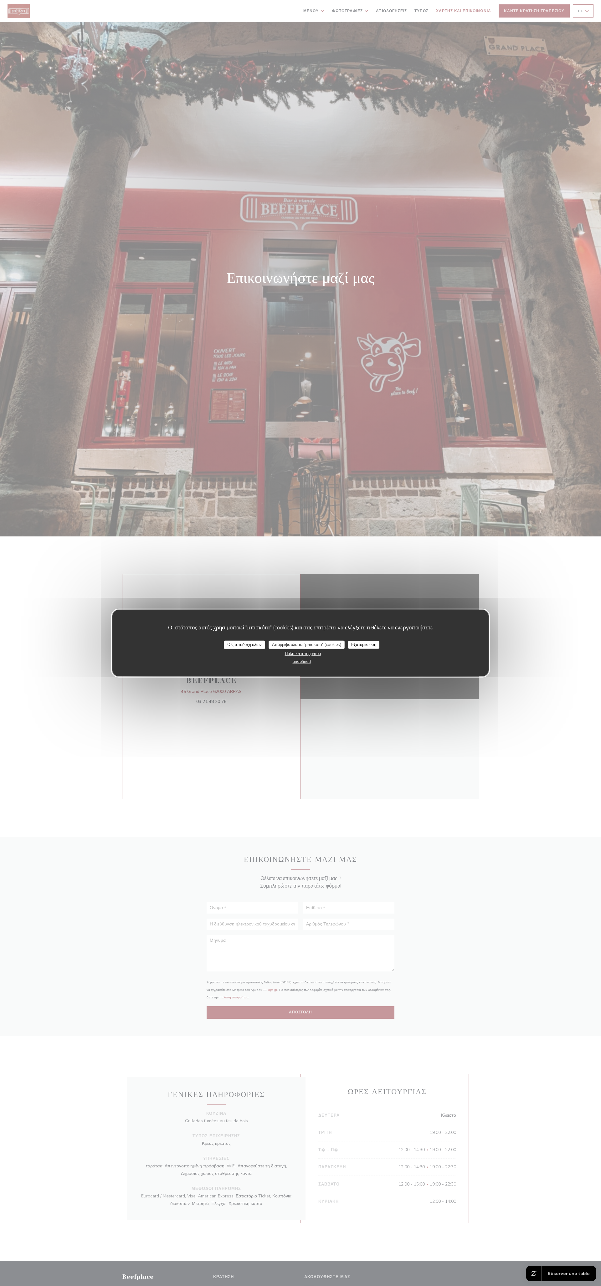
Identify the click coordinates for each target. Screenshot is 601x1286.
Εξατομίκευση (363, 644)
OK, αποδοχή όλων (244, 644)
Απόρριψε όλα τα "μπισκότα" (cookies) (306, 644)
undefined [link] (302, 661)
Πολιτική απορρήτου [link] (303, 654)
